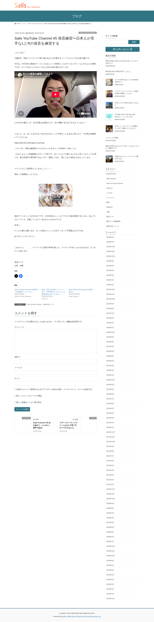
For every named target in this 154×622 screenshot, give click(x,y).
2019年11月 (110, 551)
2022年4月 (110, 413)
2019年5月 (110, 575)
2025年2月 (110, 280)
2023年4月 (110, 361)
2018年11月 (110, 598)
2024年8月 (110, 308)
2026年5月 (110, 237)
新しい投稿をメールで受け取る (29, 402)
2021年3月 (110, 475)
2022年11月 (110, 384)
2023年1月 (110, 375)
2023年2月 (110, 370)
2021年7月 (110, 456)
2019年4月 (110, 579)
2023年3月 (110, 365)
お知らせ (109, 188)
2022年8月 (110, 394)
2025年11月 (110, 251)
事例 (107, 202)
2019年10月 (110, 556)
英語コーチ (110, 216)
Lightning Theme (76, 616)
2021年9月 (110, 446)
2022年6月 (110, 403)
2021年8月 (110, 451)
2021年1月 (110, 484)
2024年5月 (110, 318)
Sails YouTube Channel (87, 33)
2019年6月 (110, 570)
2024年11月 (110, 294)
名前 (17, 357)
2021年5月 (110, 465)
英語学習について (48, 304)
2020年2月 (110, 537)
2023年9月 (110, 337)
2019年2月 (110, 589)
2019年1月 (110, 594)
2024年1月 (110, 327)
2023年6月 (110, 351)
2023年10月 (110, 332)
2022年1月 (110, 427)
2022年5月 (110, 408)
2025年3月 (110, 275)
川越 (107, 212)
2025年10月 (110, 256)
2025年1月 (110, 285)
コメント (19, 327)
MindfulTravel (111, 174)
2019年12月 (110, 546)
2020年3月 (110, 532)
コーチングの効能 (112, 138)
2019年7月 (110, 565)
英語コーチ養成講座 (113, 221)
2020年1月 (110, 541)
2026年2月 (110, 242)
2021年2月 (110, 480)
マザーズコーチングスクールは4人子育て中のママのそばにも (69, 425)
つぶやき (109, 193)
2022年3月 (110, 418)
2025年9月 (110, 261)
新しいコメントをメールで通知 (29, 396)
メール (18, 368)
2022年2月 (110, 423)
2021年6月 (110, 461)
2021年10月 (110, 441)
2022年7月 (110, 399)
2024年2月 (110, 323)
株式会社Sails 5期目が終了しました (118, 71)
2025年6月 (110, 266)
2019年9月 (110, 560)
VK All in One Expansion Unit (92, 616)
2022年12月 (110, 380)
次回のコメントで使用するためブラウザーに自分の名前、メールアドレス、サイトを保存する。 (55, 389)
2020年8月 (110, 508)
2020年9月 (110, 503)
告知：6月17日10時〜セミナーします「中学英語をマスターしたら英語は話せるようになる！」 (53, 292)
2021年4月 (110, 470)
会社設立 (109, 207)
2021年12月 (110, 432)
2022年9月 (110, 389)
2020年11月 (110, 494)
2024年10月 (110, 299)
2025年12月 (110, 247)
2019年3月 (110, 584)
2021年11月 (110, 437)
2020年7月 (110, 513)
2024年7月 (110, 313)
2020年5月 (110, 522)
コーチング (110, 197)
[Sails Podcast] (23, 425)
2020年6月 (110, 518)
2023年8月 (110, 342)
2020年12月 (110, 489)
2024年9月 (110, 304)
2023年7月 (110, 346)
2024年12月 (110, 289)
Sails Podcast (111, 179)
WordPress (64, 616)
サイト (17, 378)
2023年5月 (110, 356)
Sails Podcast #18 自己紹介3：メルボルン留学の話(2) (42, 425)
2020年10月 (110, 499)
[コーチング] (88, 423)
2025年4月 (110, 270)
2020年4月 (110, 527)
